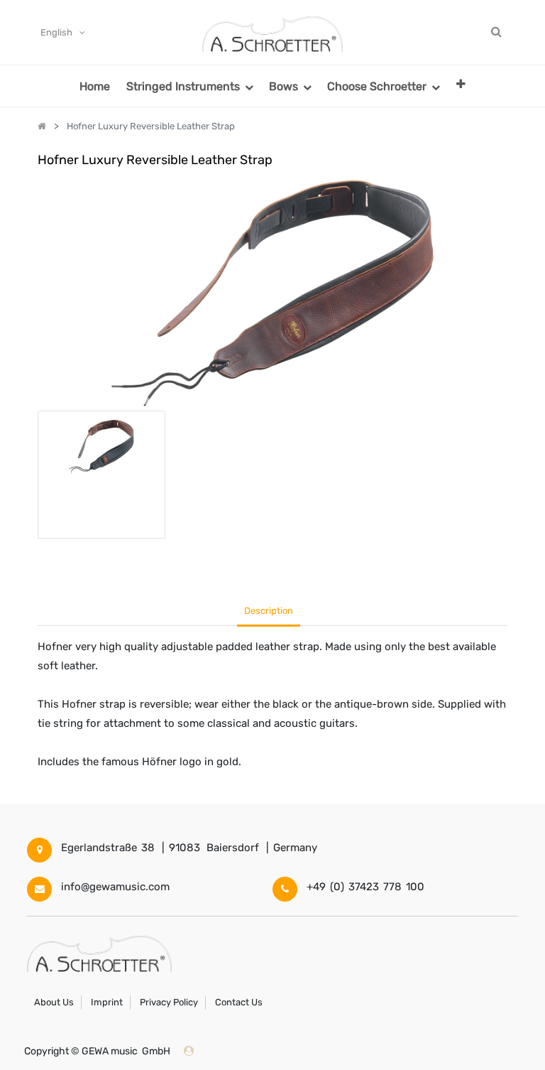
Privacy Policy (169, 1002)
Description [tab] (268, 610)
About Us (54, 1002)
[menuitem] (95, 86)
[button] (460, 83)
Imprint (107, 1002)
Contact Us (239, 1002)
